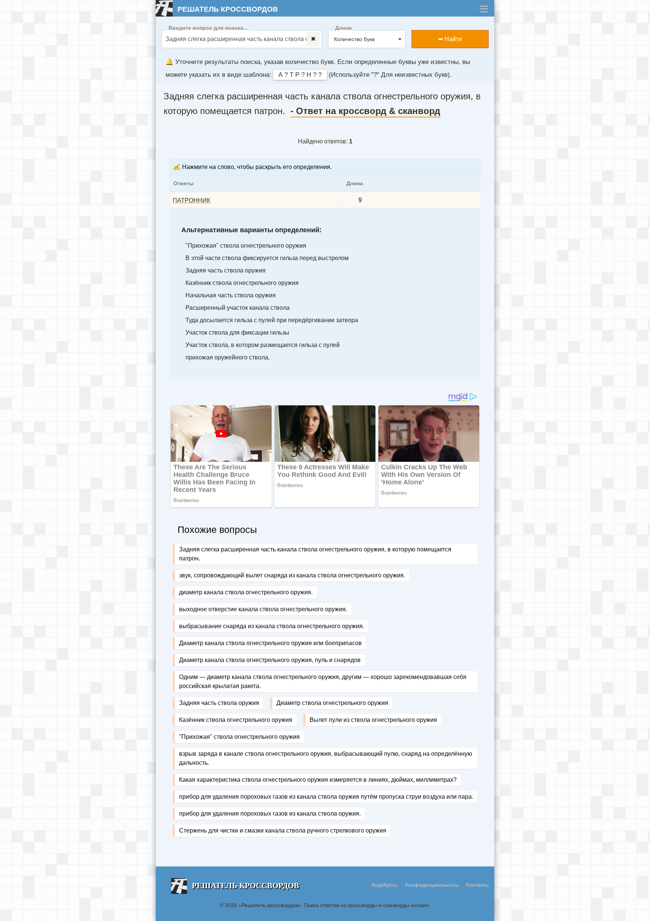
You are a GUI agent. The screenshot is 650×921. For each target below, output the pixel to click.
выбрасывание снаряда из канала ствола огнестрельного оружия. (271, 626)
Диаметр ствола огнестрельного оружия (332, 703)
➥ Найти (450, 39)
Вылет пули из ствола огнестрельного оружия (373, 720)
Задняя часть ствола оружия (219, 703)
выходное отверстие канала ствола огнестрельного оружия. (263, 609)
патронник (191, 200)
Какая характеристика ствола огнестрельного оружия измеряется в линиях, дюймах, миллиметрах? (318, 779)
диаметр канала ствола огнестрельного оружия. (246, 592)
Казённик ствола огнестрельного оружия (235, 720)
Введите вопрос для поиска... (208, 28)
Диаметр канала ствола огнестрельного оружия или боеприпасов (270, 643)
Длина (343, 28)
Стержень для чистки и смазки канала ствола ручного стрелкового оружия (282, 830)
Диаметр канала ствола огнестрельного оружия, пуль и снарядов (270, 660)
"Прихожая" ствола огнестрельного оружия (239, 737)
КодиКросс (385, 885)
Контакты (477, 885)
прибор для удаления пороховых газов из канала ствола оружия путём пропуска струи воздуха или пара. (326, 796)
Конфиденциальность (432, 885)
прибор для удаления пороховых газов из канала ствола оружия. (270, 813)
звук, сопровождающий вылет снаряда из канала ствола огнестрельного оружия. (292, 575)
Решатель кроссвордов (228, 9)
